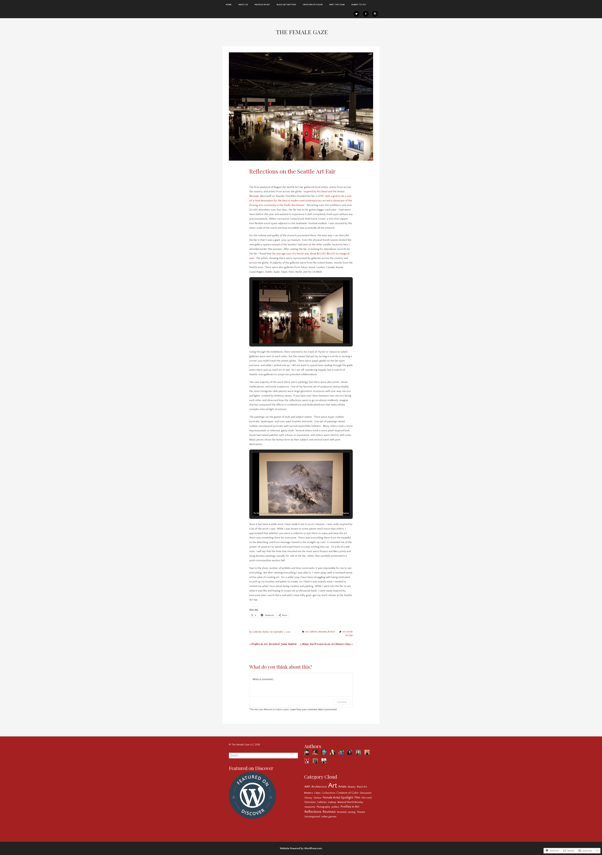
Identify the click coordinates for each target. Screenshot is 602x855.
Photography (323, 806)
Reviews (331, 631)
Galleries (313, 631)
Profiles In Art (262, 4)
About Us (243, 4)
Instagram (375, 14)
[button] (294, 334)
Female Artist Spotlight (338, 797)
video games (328, 816)
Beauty (352, 786)
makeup (332, 802)
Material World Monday (350, 802)
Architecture (319, 786)
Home (229, 4)
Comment (342, 702)
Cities (317, 792)
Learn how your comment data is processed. (313, 709)
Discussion (366, 792)
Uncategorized (312, 816)
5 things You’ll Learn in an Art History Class (326, 644)
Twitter (356, 14)
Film (357, 797)
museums (322, 631)
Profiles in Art (350, 806)
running (351, 812)
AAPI (307, 786)
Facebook (366, 14)
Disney (308, 797)
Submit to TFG (358, 4)
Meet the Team (337, 4)
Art (306, 631)
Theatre (361, 812)
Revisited (341, 812)
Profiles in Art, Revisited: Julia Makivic (273, 644)
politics (335, 806)
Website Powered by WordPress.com (301, 848)
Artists (342, 786)
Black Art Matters (286, 4)
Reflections (312, 812)
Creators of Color (313, 4)
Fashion (317, 797)
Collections (328, 792)
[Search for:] (263, 755)
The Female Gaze (302, 32)
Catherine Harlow (261, 631)
